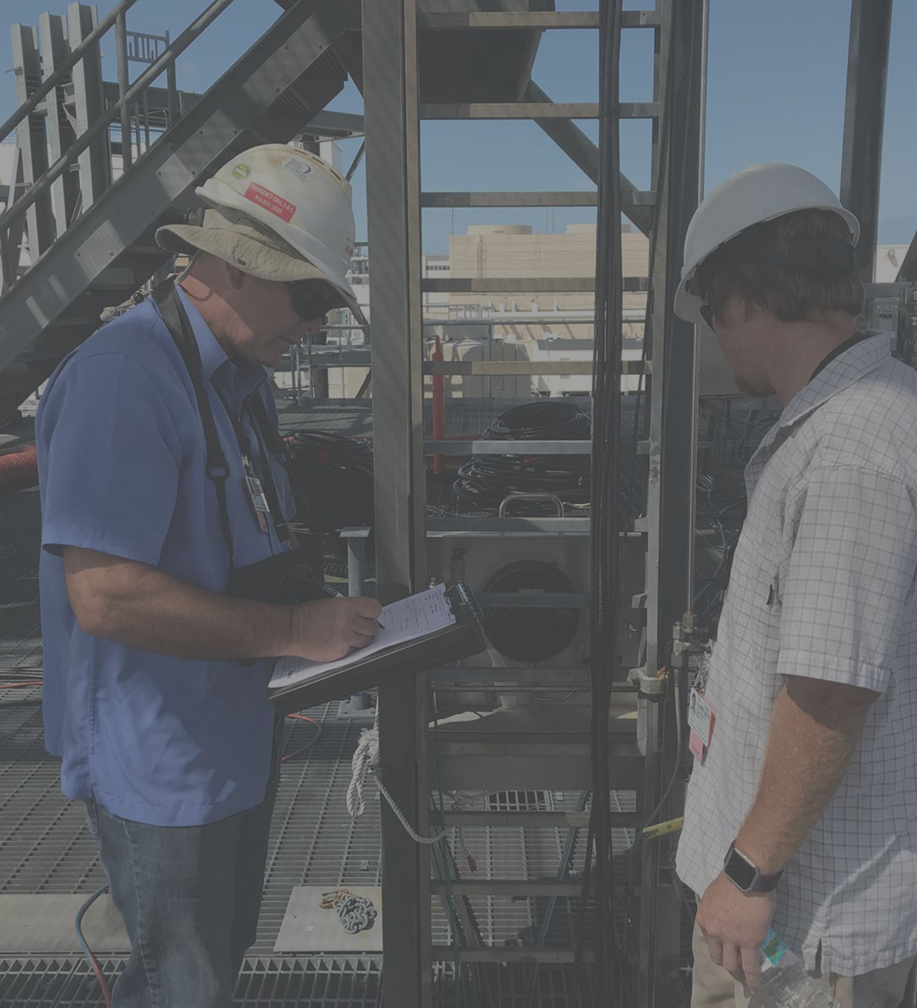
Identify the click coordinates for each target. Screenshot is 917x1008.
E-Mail (417, 690)
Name (289, 690)
